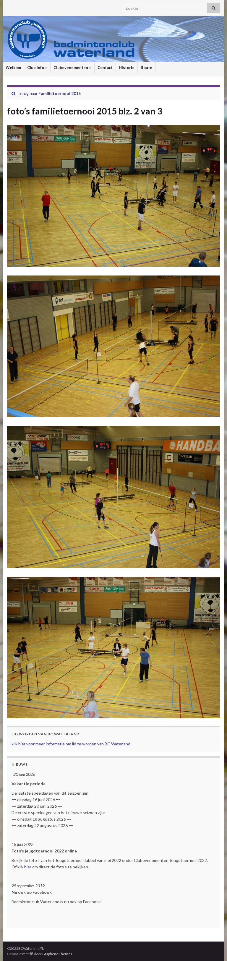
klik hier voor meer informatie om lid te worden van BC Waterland (71, 743)
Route (146, 67)
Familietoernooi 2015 (59, 93)
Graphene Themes (57, 954)
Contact (105, 67)
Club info (36, 67)
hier (27, 866)
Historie (126, 67)
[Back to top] (213, 947)
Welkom (13, 67)
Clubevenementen (71, 67)
